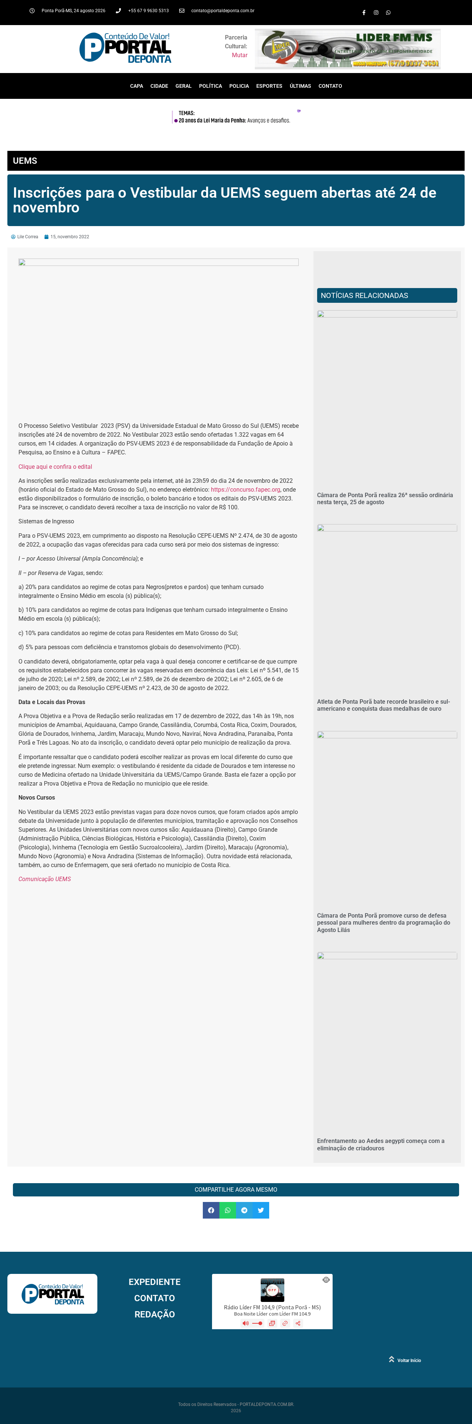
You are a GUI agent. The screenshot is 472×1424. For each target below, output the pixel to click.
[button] (211, 1210)
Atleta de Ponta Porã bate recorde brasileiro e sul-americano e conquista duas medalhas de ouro (383, 705)
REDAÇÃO (155, 1314)
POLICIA (239, 86)
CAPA (136, 86)
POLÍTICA (210, 86)
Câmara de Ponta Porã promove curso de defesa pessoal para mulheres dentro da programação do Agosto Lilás (383, 922)
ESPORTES (269, 86)
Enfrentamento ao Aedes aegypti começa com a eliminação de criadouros (381, 1144)
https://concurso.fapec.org (245, 489)
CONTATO (330, 86)
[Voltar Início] (392, 1359)
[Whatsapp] (388, 12)
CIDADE (159, 86)
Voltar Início (409, 1360)
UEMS (25, 161)
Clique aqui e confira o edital (55, 466)
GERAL (184, 86)
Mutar (239, 55)
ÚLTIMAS (300, 86)
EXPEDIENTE (155, 1282)
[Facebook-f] (364, 12)
